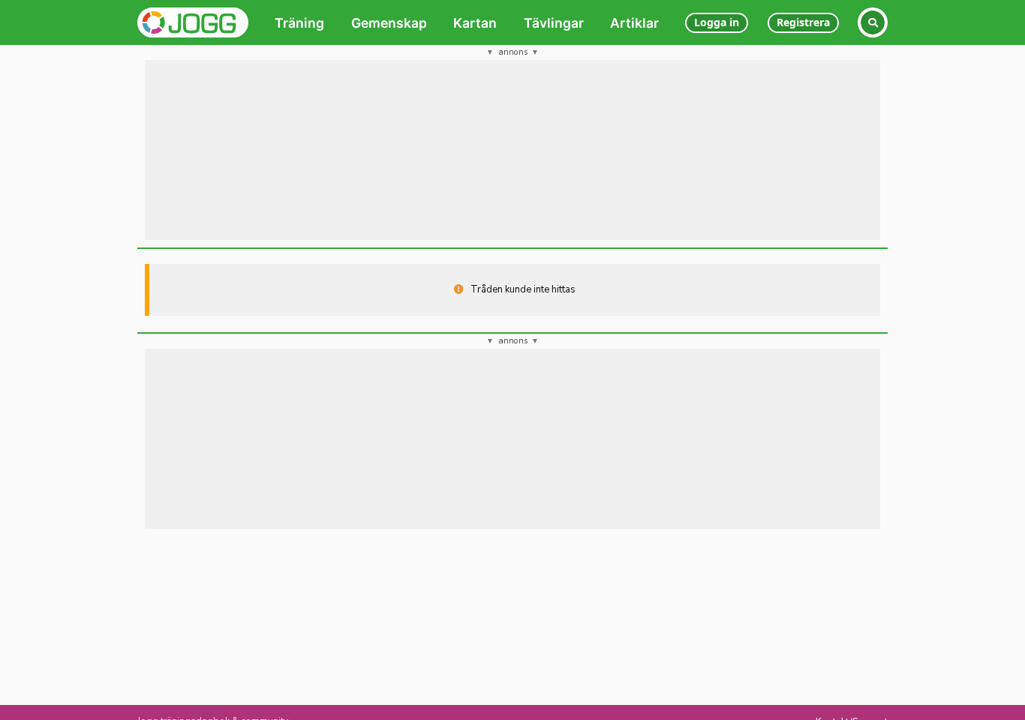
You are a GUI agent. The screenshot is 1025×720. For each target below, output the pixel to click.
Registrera (803, 22)
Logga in (716, 22)
